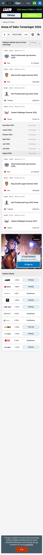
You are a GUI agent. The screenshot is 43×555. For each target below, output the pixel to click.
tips (19, 3)
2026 (26, 34)
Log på (28, 3)
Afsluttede (16, 34)
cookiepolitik (28, 545)
